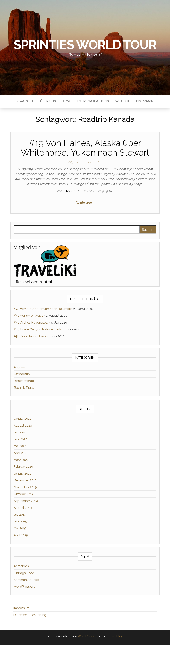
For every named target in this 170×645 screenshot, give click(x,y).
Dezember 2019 (25, 480)
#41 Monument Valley (29, 316)
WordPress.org (24, 587)
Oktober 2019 (24, 494)
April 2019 (21, 535)
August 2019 (23, 508)
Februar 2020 (23, 466)
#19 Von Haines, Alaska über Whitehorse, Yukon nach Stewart (85, 148)
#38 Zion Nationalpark (30, 336)
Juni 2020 (20, 439)
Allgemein (74, 162)
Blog (66, 101)
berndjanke (72, 191)
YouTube (122, 101)
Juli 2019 (20, 514)
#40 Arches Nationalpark (32, 322)
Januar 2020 (23, 473)
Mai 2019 (20, 528)
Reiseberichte (91, 162)
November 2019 (25, 487)
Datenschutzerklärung (29, 615)
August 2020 (23, 425)
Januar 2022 (22, 419)
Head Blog (115, 636)
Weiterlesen (85, 202)
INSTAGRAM (145, 101)
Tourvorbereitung (93, 101)
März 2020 (21, 460)
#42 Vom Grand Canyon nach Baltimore (43, 309)
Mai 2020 (20, 446)
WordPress (86, 636)
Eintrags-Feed (24, 573)
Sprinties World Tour (84, 44)
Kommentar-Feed (26, 580)
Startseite (25, 101)
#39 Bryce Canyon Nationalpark (37, 329)
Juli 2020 (20, 432)
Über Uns (48, 101)
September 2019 (26, 501)
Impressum (21, 608)
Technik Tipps (24, 388)
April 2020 (21, 453)
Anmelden (21, 566)
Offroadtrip (22, 374)
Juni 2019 (20, 521)
